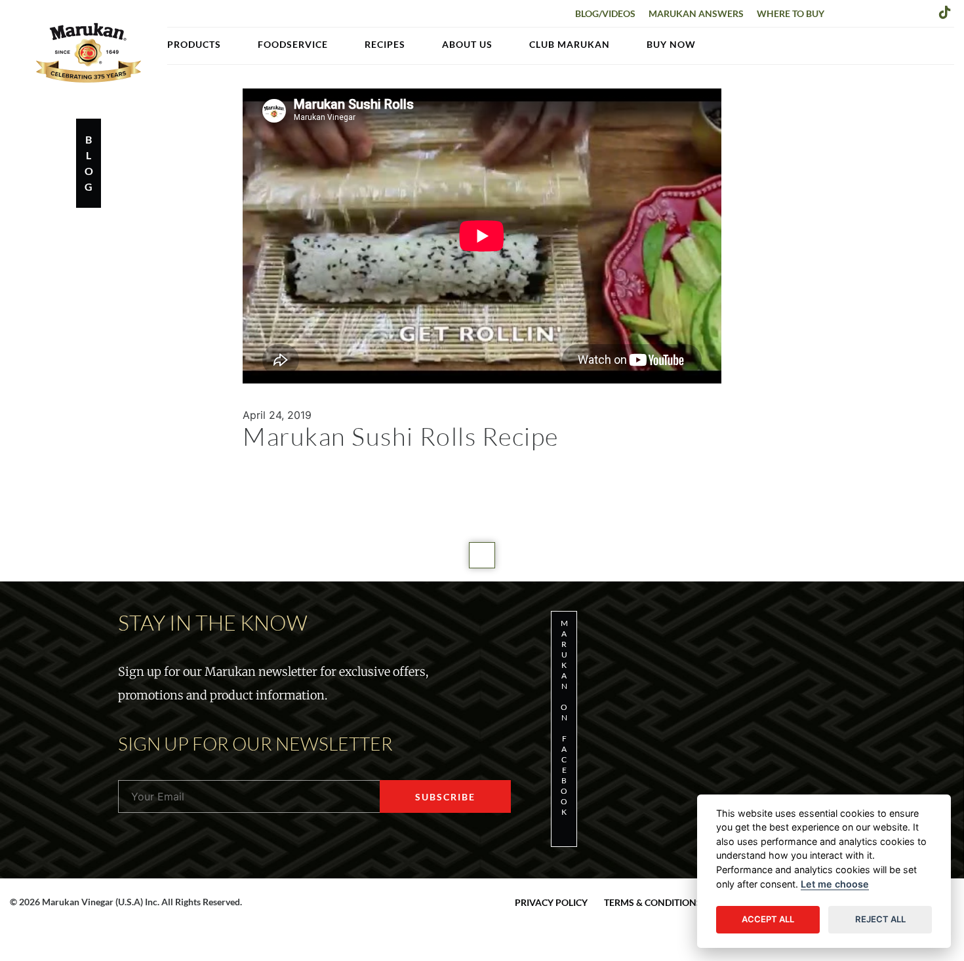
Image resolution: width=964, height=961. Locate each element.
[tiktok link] (945, 12)
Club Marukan (569, 44)
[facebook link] (842, 12)
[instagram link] (883, 12)
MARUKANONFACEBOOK (564, 717)
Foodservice (293, 44)
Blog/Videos (605, 13)
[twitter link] (863, 12)
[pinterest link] (903, 12)
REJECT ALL (880, 919)
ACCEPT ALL (768, 919)
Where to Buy (790, 13)
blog (89, 163)
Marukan (88, 52)
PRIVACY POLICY (551, 902)
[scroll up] (482, 555)
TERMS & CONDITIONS (653, 902)
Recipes (385, 44)
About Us (467, 44)
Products (194, 44)
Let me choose (835, 884)
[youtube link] (924, 12)
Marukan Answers (696, 13)
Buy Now (671, 44)
